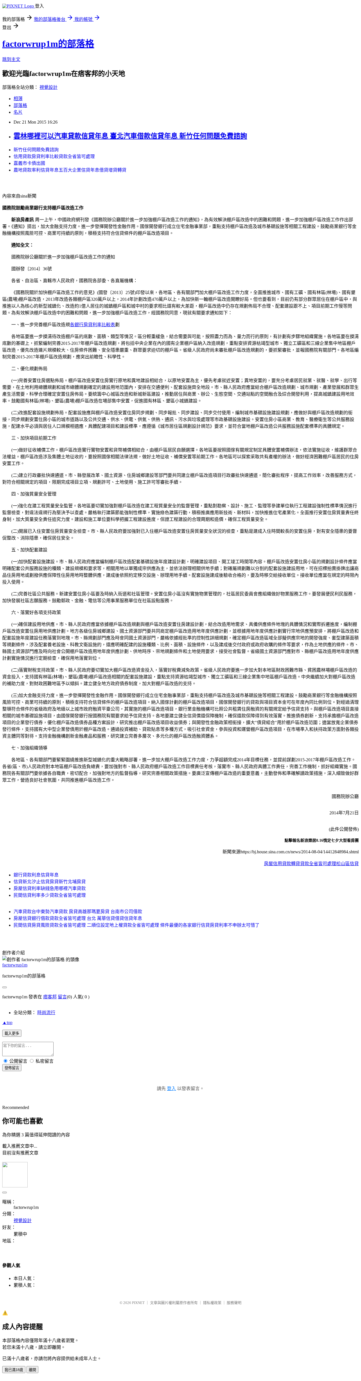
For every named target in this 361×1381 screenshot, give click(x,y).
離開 (32, 1370)
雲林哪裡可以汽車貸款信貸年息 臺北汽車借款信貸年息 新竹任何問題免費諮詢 (130, 136)
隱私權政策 (212, 1303)
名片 (18, 112)
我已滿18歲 (14, 1370)
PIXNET (138, 1303)
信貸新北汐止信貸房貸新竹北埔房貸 (50, 881)
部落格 (20, 105)
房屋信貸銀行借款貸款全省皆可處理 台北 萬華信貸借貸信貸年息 (78, 918)
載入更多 (12, 1033)
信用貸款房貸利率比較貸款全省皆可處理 (54, 156)
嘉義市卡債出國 (29, 163)
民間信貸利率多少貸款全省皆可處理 (50, 895)
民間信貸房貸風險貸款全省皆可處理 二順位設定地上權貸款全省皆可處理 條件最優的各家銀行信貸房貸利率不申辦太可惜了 (136, 925)
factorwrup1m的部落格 (48, 44)
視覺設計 (48, 87)
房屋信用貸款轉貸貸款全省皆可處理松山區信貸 (311, 863)
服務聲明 (234, 1303)
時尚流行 (46, 1012)
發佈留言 (12, 1068)
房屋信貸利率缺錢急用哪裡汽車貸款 (50, 888)
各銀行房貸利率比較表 (92, 324)
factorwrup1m (14, 965)
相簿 (18, 98)
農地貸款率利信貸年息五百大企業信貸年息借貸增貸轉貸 (70, 170)
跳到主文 (11, 59)
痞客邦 (50, 996)
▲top (7, 1022)
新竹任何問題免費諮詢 (36, 149)
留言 (62, 996)
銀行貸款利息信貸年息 (36, 875)
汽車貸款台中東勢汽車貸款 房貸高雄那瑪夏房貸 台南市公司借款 (78, 911)
